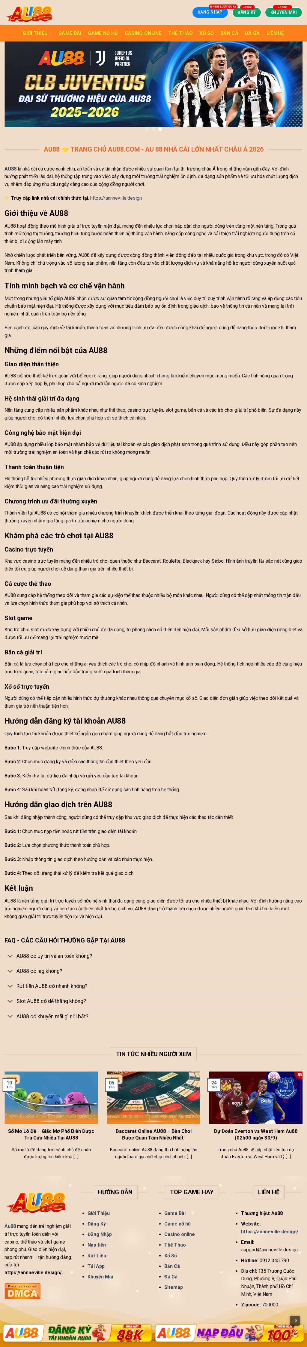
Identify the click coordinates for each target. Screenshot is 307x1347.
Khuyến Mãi (100, 1276)
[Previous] (13, 88)
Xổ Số (206, 33)
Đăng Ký (97, 1223)
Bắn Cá (229, 33)
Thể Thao (180, 33)
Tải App (96, 1266)
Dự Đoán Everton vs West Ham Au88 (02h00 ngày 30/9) (256, 1134)
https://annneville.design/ (270, 1231)
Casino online (143, 33)
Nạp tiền (97, 1244)
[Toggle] (10, 956)
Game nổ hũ (103, 33)
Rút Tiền (97, 1255)
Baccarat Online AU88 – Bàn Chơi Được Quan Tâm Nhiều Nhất (154, 1134)
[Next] (293, 88)
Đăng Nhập (100, 1234)
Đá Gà (252, 33)
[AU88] (77, 1333)
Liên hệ (275, 33)
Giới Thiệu (35, 33)
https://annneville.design (116, 198)
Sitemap (173, 1287)
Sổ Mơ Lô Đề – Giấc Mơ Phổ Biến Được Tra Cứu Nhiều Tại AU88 (51, 1134)
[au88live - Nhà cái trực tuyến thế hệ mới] (30, 12)
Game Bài (70, 33)
